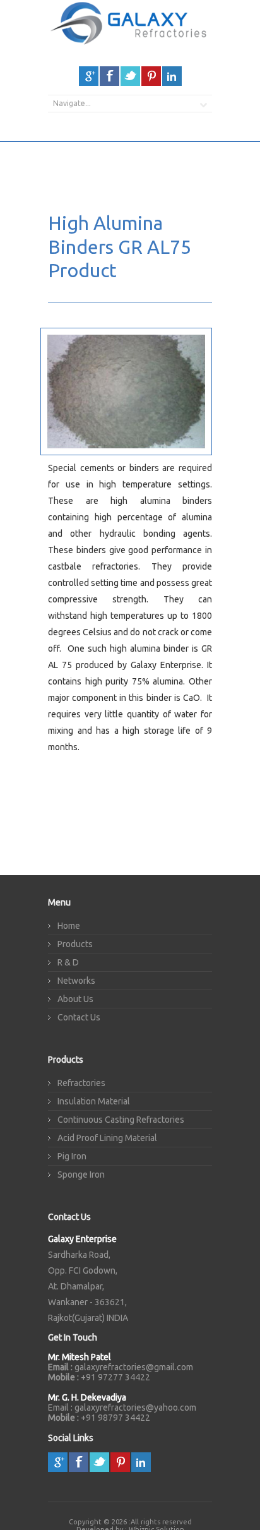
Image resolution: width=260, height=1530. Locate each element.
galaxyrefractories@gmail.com (133, 1367)
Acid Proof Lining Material (107, 1138)
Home (68, 926)
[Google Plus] (88, 76)
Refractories (81, 1083)
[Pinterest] (151, 76)
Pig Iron (71, 1156)
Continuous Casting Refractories (120, 1120)
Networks (76, 981)
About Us (75, 999)
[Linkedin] (172, 76)
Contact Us (78, 1017)
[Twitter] (130, 76)
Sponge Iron (81, 1174)
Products (75, 944)
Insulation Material (93, 1101)
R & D (68, 962)
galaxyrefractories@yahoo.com (135, 1407)
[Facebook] (109, 76)
